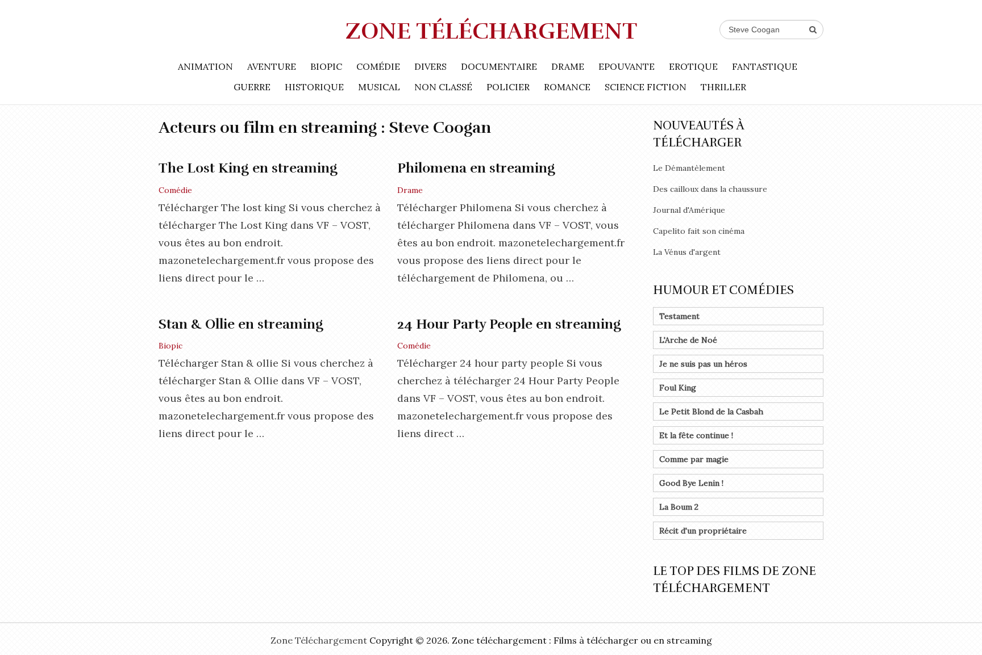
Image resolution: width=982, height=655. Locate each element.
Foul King (677, 388)
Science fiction (645, 86)
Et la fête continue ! (696, 435)
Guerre (252, 86)
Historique (314, 86)
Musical (379, 86)
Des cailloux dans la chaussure (710, 189)
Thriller (723, 86)
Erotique (693, 66)
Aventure (271, 66)
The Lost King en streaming (248, 168)
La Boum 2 (678, 507)
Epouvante (626, 66)
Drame (567, 66)
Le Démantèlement (689, 168)
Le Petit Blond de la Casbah (711, 411)
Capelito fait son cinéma (698, 231)
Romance (567, 86)
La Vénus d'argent (687, 252)
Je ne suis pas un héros (703, 364)
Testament (679, 316)
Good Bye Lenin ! (691, 483)
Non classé (443, 86)
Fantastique (764, 66)
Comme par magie (694, 459)
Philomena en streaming (476, 168)
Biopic (326, 66)
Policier (508, 86)
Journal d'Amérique (689, 210)
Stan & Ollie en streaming (241, 324)
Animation (205, 66)
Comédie (378, 66)
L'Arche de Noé (688, 340)
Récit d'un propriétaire (703, 531)
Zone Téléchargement (491, 31)
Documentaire (499, 66)
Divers (430, 66)
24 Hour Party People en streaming (509, 324)
